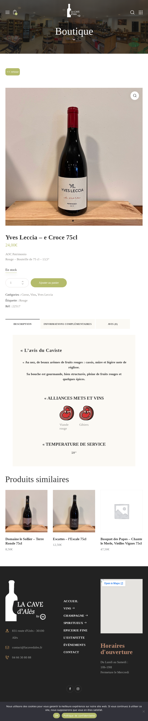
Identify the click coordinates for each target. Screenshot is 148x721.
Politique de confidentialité (79, 715)
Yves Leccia (45, 294)
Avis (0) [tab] (113, 324)
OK (56, 715)
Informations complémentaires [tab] (68, 324)
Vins (33, 294)
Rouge (23, 300)
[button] (134, 95)
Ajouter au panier (49, 282)
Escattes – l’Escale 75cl (69, 539)
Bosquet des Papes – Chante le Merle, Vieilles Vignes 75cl (121, 541)
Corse (25, 294)
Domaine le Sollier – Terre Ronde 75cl (24, 541)
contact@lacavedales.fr (27, 647)
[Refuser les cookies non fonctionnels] (143, 711)
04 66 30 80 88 (21, 657)
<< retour (13, 71)
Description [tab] (23, 324)
